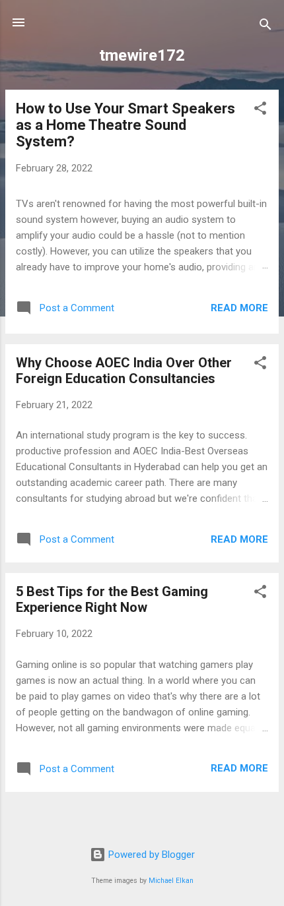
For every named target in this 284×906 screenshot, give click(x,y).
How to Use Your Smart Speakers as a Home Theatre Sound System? (125, 125)
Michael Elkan (171, 880)
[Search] (265, 27)
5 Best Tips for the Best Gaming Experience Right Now (112, 599)
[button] (260, 110)
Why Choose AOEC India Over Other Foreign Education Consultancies (124, 370)
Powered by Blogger (150, 855)
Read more (239, 308)
